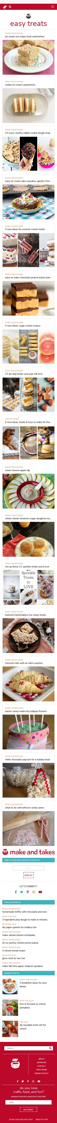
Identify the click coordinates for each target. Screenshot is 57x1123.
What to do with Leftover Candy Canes (24, 807)
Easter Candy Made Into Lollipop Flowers (26, 711)
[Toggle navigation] (52, 6)
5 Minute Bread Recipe (13, 950)
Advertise (41, 1062)
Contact (41, 1066)
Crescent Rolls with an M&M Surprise (24, 663)
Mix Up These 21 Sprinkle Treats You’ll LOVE (27, 566)
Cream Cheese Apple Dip (17, 470)
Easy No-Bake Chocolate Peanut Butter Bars (27, 277)
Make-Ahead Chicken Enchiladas (18, 935)
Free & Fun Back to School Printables (33, 1005)
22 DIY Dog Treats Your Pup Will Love (24, 374)
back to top (42, 1119)
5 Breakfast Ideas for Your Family (33, 984)
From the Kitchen (14, 33)
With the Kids (9, 916)
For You (24, 1022)
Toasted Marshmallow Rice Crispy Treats (25, 615)
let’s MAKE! (28, 1109)
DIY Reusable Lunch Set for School (33, 1026)
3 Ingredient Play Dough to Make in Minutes (25, 919)
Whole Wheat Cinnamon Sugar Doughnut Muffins (28, 518)
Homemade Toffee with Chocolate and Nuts (24, 912)
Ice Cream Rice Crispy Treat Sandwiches (25, 36)
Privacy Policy (41, 1073)
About (41, 1059)
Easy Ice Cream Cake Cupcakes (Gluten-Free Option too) (28, 181)
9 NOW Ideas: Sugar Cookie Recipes (22, 325)
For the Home (12, 419)
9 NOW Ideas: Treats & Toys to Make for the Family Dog (28, 422)
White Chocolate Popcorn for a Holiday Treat (27, 759)
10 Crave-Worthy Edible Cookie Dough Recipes (28, 133)
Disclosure (41, 1070)
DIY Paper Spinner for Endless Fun (19, 927)
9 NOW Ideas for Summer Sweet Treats (25, 229)
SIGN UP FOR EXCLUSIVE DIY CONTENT (28, 1096)
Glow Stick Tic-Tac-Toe (13, 958)
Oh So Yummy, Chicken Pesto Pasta (20, 942)
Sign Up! (28, 875)
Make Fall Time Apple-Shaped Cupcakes (22, 966)
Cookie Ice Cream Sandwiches (20, 84)
